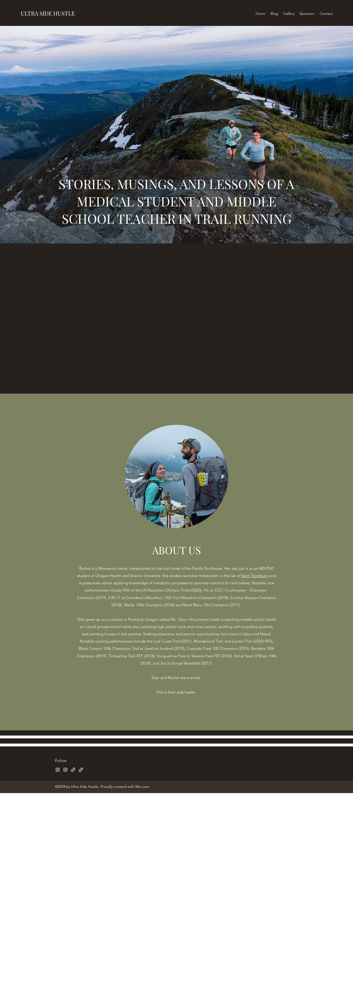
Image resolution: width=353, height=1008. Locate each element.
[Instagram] (57, 769)
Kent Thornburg (254, 575)
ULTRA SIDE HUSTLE (48, 13)
